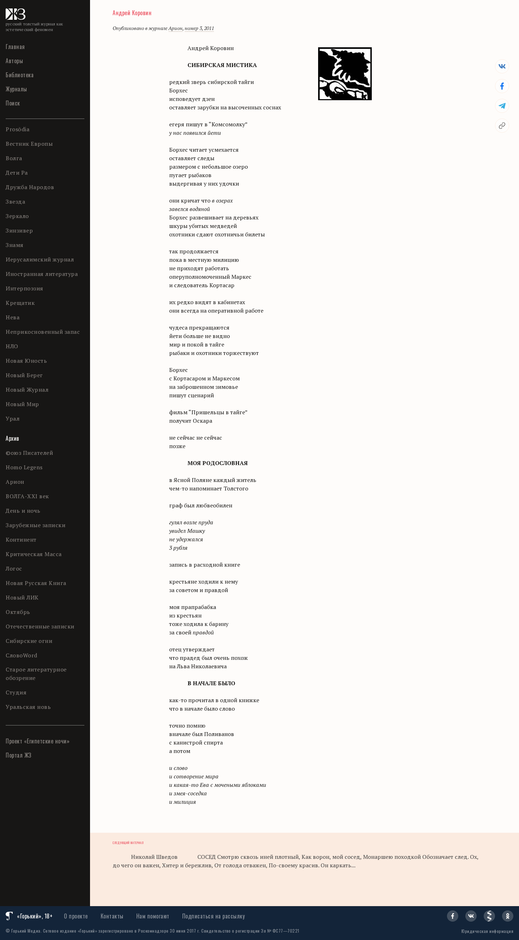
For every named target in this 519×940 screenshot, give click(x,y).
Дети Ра (17, 172)
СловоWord (21, 655)
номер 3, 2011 (199, 28)
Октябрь (18, 612)
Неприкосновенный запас (43, 332)
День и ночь (23, 510)
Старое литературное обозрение (36, 673)
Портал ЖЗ (18, 755)
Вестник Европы (29, 143)
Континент (21, 539)
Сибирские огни (29, 641)
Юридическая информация (487, 931)
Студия (16, 692)
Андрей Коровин (132, 12)
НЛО (12, 346)
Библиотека (20, 75)
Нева (12, 317)
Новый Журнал (27, 389)
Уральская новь (28, 707)
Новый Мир (22, 404)
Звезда (15, 201)
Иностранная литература (42, 274)
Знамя (15, 245)
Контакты (112, 916)
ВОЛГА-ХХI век (27, 496)
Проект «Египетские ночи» (38, 741)
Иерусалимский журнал (40, 259)
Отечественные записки (40, 626)
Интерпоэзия (24, 288)
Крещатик (20, 303)
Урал (12, 418)
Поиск (13, 103)
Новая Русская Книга (36, 583)
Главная (15, 46)
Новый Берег (24, 375)
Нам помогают (152, 916)
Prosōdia (17, 129)
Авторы (14, 60)
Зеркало (17, 216)
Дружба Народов (30, 187)
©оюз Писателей (29, 453)
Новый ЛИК (22, 597)
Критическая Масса (34, 554)
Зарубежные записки (35, 525)
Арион (15, 482)
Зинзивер (19, 230)
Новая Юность (26, 360)
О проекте (76, 916)
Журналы (16, 89)
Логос (14, 568)
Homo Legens (24, 467)
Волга (14, 158)
